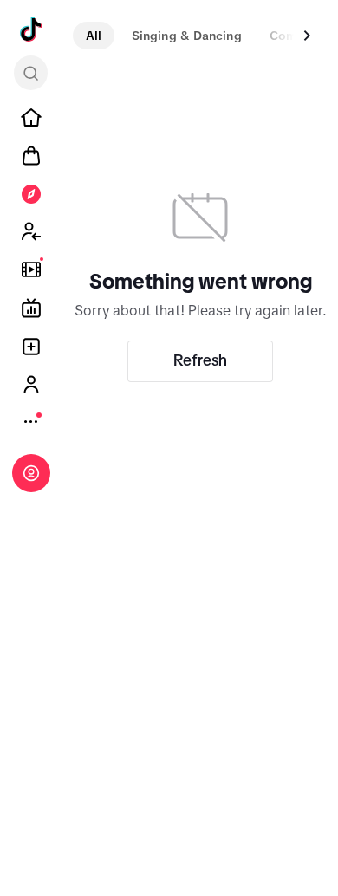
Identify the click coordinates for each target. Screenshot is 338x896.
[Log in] (31, 473)
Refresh (200, 360)
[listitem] (31, 118)
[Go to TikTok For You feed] (31, 29)
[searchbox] (31, 72)
